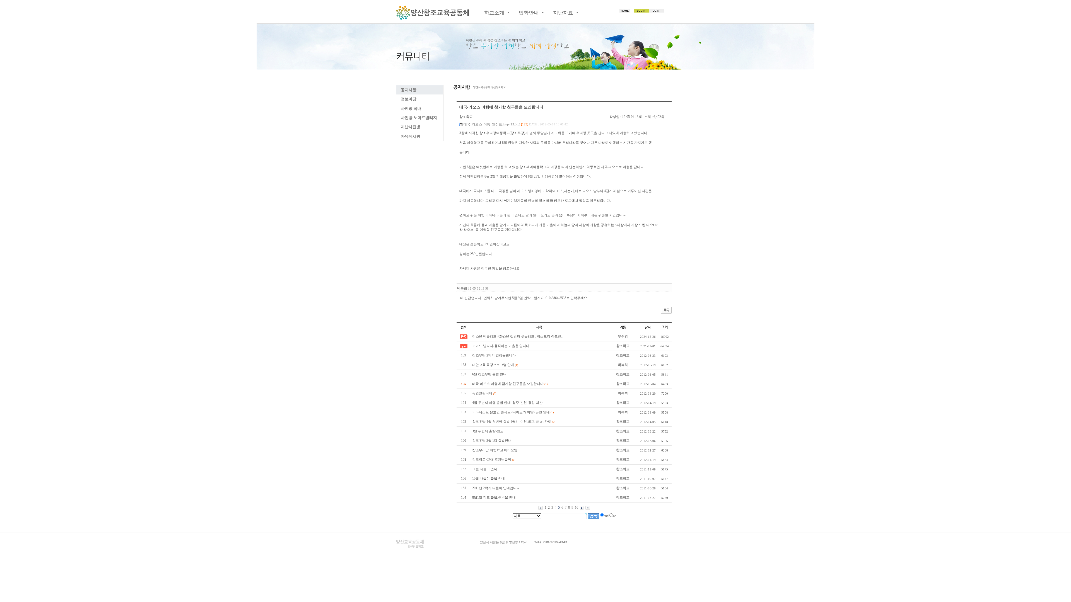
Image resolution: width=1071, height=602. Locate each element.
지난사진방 (410, 127)
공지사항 (408, 90)
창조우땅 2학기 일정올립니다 (494, 355)
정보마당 (408, 99)
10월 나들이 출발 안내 (488, 478)
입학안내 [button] (529, 13)
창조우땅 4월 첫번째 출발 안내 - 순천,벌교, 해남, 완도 (511, 422)
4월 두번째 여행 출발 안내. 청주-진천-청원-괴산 (507, 403)
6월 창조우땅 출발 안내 (489, 374)
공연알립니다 (482, 393)
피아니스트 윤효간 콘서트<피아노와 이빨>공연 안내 (511, 412)
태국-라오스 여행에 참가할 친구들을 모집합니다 (508, 384)
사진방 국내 (411, 108)
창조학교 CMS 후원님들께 (491, 460)
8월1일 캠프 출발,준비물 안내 (494, 497)
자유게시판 (410, 136)
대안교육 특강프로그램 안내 (493, 365)
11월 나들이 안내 (484, 469)
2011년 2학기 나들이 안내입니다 (496, 488)
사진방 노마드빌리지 (419, 118)
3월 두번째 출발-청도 (487, 431)
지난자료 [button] (564, 13)
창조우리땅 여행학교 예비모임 (494, 450)
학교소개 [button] (495, 13)
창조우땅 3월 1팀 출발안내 (492, 441)
